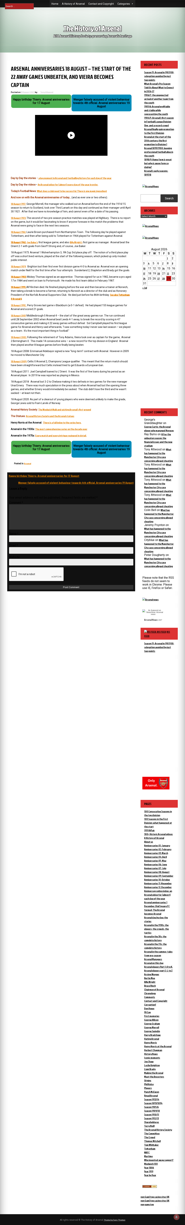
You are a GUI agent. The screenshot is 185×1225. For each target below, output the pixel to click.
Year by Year (150, 1175)
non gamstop (147, 1204)
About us (148, 841)
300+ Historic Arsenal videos (158, 834)
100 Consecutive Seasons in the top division (158, 813)
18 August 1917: (18, 204)
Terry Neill (149, 1126)
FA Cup (147, 1012)
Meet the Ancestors (154, 1076)
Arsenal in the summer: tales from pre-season (158, 953)
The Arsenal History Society (158, 1129)
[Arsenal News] (150, 186)
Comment (16, 502)
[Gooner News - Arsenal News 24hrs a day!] (150, 237)
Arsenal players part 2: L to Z (158, 970)
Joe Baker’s (32, 242)
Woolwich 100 (151, 1163)
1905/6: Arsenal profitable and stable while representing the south (157, 110)
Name (13, 533)
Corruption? (150, 1004)
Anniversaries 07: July (155, 868)
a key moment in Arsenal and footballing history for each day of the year (74, 178)
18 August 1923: (18, 218)
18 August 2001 (18, 315)
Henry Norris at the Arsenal (157, 1046)
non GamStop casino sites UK (155, 1196)
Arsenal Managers (153, 959)
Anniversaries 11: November (158, 883)
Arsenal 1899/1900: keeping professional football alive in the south (158, 151)
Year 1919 (148, 1171)
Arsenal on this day (153, 963)
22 (168, 273)
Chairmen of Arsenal (154, 989)
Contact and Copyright (101, 3)
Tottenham (149, 1148)
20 (158, 273)
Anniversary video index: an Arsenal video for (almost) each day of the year (158, 894)
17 (144, 273)
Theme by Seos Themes (114, 1219)
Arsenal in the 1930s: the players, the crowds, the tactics (156, 928)
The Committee (152, 1133)
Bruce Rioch (150, 985)
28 (163, 278)
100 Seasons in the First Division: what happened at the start (158, 822)
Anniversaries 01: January (157, 845)
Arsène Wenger (151, 974)
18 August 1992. (19, 305)
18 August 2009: (19, 361)
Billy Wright (149, 982)
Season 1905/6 (151, 1107)
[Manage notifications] (176, 1217)
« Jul (144, 287)
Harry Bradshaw (152, 1035)
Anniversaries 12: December (158, 887)
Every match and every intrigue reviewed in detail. (61, 435)
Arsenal (27, 463)
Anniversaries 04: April (155, 857)
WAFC (147, 1152)
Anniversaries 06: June (155, 864)
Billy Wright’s (76, 242)
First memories (151, 1016)
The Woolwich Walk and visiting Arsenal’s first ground (64, 409)
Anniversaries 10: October (157, 879)
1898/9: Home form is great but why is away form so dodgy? (158, 163)
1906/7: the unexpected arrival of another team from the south (158, 98)
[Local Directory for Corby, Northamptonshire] (149, 1187)
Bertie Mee (149, 978)
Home (54, 3)
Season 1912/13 (151, 1118)
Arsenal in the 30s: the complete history (155, 938)
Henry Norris (150, 1042)
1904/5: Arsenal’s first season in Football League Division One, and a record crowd (159, 121)
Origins (147, 1080)
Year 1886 (149, 1167)
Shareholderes (151, 1122)
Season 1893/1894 (153, 1103)
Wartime (148, 1156)
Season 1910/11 (151, 1114)
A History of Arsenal (73, 3)
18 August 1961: (18, 232)
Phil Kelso (149, 1084)
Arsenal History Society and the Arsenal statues (50, 416)
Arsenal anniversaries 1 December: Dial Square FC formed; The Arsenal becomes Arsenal (157, 908)
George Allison (151, 1019)
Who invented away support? (158, 1160)
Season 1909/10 (152, 1110)
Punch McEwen (151, 1091)
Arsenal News (151, 619)
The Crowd (149, 1137)
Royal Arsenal (151, 1095)
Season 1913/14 (151, 1099)
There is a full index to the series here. (62, 422)
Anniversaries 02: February (157, 849)
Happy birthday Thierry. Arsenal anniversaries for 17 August (44, 476)
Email (13, 545)
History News (151, 1054)
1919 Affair (149, 830)
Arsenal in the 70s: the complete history (155, 945)
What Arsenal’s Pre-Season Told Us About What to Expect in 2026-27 (159, 87)
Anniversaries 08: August (156, 872)
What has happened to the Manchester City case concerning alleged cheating (158, 532)
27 (158, 278)
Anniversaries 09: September (158, 875)
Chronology (150, 993)
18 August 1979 (18, 266)
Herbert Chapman (153, 1050)
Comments (149, 997)
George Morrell (151, 1027)
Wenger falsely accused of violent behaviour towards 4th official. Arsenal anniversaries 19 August (76, 483)
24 (144, 278)
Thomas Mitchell (152, 1141)
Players (148, 1088)
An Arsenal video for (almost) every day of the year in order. (68, 184)
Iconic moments (152, 1057)
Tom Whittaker (151, 1145)
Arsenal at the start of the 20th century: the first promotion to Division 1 (157, 140)
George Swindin (152, 1031)
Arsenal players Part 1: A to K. (158, 966)
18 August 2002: (19, 337)
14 (163, 268)
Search (169, 198)
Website (14, 557)
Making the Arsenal (153, 1073)
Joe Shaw (149, 1061)
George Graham (152, 1023)
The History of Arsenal (92, 28)
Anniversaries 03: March (156, 853)
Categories (123, 3)
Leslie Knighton (152, 1065)
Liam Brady (150, 1069)
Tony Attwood (46, 92)
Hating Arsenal (151, 1038)
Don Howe (149, 1008)
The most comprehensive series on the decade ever (61, 429)
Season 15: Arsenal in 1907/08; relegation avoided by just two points (159, 76)
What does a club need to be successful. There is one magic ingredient (72, 191)
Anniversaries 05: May (155, 860)
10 (144, 268)
